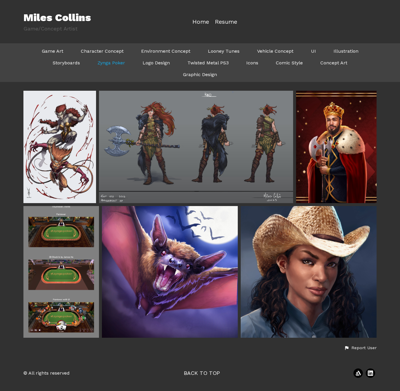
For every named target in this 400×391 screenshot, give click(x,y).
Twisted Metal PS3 (208, 63)
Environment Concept (165, 51)
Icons (252, 63)
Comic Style (289, 63)
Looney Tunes (224, 51)
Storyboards (66, 63)
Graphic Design (200, 74)
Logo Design (156, 63)
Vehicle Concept (275, 51)
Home (200, 21)
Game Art (52, 51)
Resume (226, 21)
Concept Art (333, 63)
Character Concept (102, 51)
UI (313, 51)
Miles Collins (57, 17)
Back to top (202, 373)
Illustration (346, 51)
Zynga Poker (111, 63)
